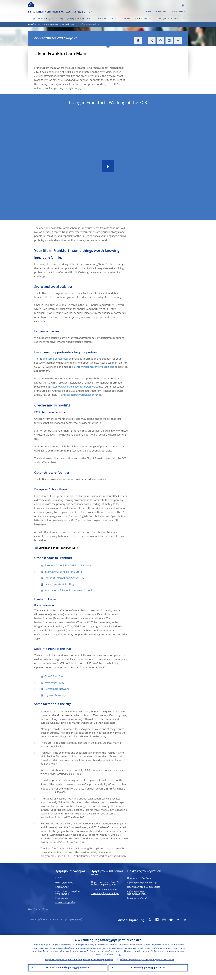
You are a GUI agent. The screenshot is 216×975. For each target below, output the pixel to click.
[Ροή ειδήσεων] (185, 920)
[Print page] (138, 40)
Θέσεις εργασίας (179, 12)
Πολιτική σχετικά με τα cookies (143, 887)
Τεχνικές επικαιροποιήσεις (105, 889)
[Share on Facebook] (160, 40)
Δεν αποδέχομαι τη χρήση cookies (148, 968)
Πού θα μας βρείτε (65, 903)
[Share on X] (152, 40)
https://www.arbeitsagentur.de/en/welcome (77, 387)
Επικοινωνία (61, 898)
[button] (179, 5)
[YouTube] (171, 920)
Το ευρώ (114, 19)
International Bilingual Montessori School (68, 590)
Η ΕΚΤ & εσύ (161, 12)
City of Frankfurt (53, 676)
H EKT (58, 878)
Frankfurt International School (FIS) (64, 578)
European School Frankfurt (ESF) (58, 548)
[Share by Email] (178, 40)
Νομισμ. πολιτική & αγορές (42, 19)
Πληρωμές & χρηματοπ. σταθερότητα (75, 19)
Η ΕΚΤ (148, 12)
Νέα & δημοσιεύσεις (143, 19)
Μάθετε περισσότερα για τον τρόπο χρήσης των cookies (147, 960)
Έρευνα (127, 19)
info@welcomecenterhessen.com (95, 367)
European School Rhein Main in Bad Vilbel (68, 566)
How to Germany (54, 683)
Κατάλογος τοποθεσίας (39, 909)
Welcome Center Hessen (57, 359)
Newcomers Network (56, 689)
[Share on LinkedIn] (169, 40)
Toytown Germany (55, 695)
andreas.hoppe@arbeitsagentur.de (81, 395)
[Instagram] (164, 920)
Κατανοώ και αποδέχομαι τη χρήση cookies (68, 968)
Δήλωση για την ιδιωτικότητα (142, 883)
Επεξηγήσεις (62, 887)
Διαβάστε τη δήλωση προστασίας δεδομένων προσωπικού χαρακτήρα (79, 960)
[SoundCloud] (178, 920)
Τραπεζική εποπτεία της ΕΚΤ (170, 19)
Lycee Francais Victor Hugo (59, 584)
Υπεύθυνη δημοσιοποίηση (105, 893)
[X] (150, 920)
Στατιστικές (101, 19)
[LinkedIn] (157, 920)
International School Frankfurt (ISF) (64, 572)
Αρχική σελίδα (34, 24)
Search (175, 5)
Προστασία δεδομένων (139, 878)
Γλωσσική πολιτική (137, 898)
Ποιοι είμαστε (68, 24)
